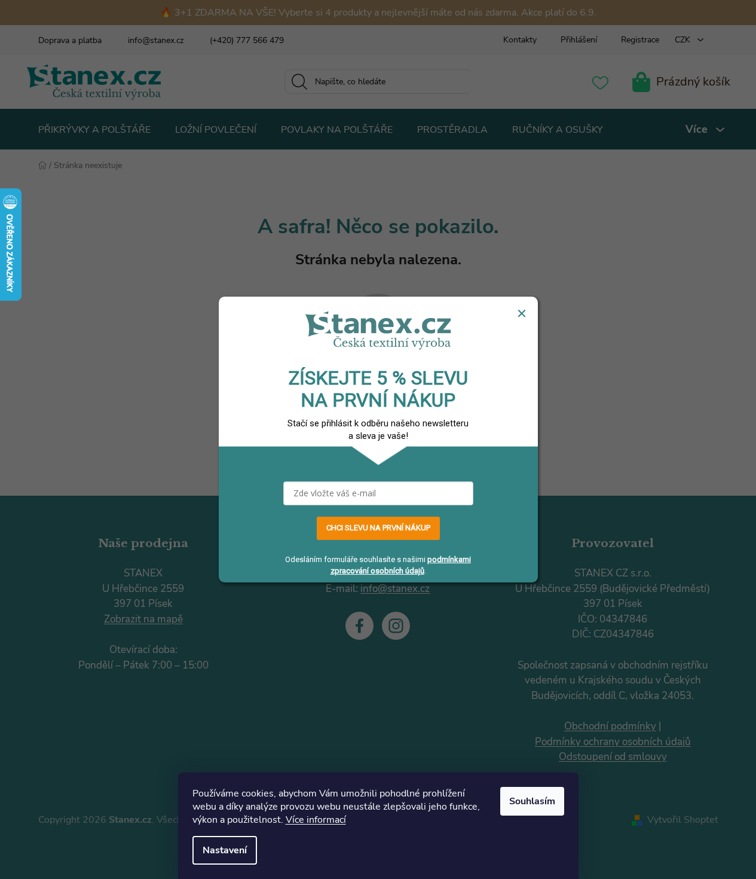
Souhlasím (532, 801)
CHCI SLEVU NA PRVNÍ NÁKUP (378, 528)
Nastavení (225, 850)
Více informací (316, 819)
